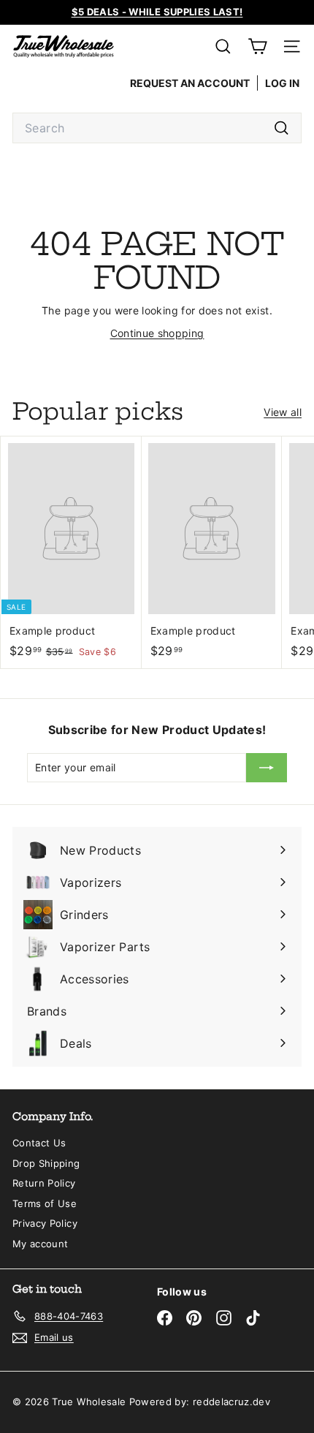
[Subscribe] (266, 767)
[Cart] (257, 46)
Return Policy (44, 1183)
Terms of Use (44, 1203)
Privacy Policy (44, 1223)
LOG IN (282, 83)
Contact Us (39, 1143)
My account (40, 1243)
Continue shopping (157, 333)
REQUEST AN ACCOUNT (190, 83)
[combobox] (157, 128)
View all (283, 412)
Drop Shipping (46, 1163)
